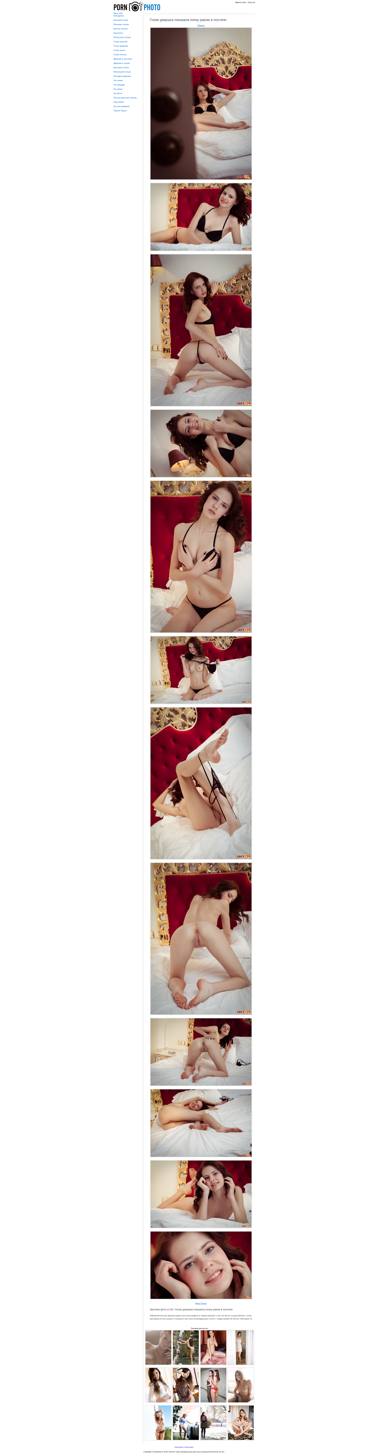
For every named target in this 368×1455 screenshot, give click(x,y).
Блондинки (119, 16)
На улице (118, 89)
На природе (119, 85)
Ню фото (118, 93)
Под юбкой (119, 102)
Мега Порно (201, 1303)
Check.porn (188, 1447)
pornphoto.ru (158, 1452)
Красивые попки (121, 67)
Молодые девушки (122, 76)
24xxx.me (251, 2)
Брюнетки (118, 33)
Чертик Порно (120, 110)
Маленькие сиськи (122, 72)
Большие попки (121, 20)
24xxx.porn (179, 1447)
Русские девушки (122, 106)
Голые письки (120, 54)
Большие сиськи (121, 24)
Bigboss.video (240, 2)
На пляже (118, 80)
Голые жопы (119, 50)
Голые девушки (121, 46)
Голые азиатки (120, 41)
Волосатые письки (122, 37)
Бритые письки (121, 28)
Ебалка (201, 25)
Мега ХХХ (118, 13)
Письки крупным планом (125, 97)
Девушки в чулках (122, 63)
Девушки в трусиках (123, 59)
